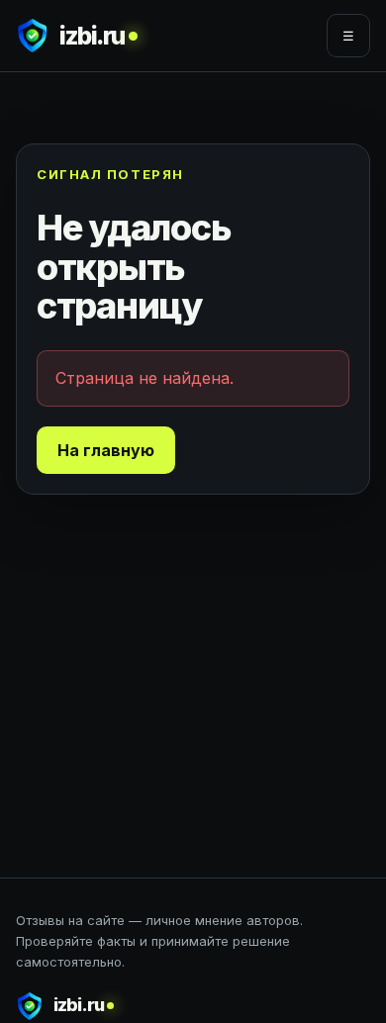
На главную (105, 450)
